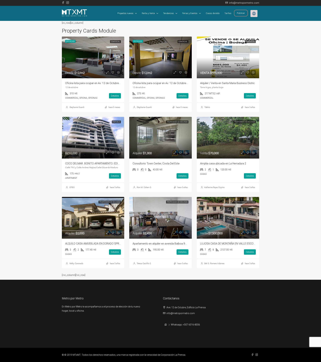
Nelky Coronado (76, 263)
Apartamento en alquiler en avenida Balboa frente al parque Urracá (171, 243)
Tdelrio (207, 107)
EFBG (72, 187)
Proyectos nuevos (125, 13)
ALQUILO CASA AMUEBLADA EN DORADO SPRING (94, 243)
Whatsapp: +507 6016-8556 (185, 324)
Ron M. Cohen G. (144, 187)
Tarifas (228, 13)
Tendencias (168, 13)
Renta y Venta (148, 13)
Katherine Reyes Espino (214, 187)
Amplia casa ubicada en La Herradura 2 (223, 163)
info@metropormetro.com (181, 313)
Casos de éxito (213, 13)
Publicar (241, 13)
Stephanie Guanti (76, 107)
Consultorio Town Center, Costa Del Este (156, 163)
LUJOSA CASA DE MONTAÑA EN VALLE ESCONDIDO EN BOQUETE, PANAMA (244, 243)
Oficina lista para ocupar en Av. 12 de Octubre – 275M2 (165, 83)
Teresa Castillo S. (144, 263)
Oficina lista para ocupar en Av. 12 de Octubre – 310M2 (97, 83)
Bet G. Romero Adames (214, 263)
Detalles (115, 95)
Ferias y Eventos (189, 13)
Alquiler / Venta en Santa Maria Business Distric (227, 83)
